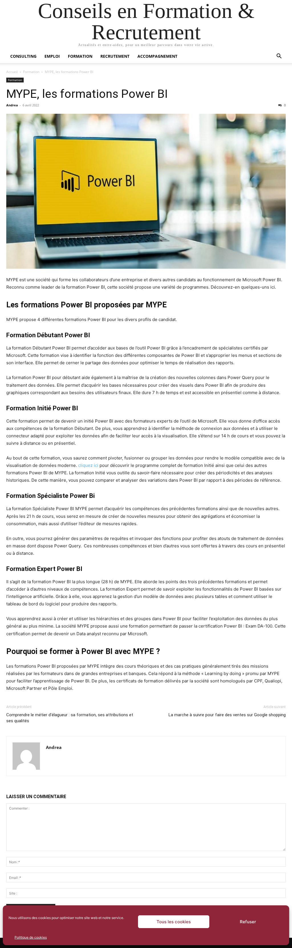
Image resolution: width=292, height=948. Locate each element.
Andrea (12, 105)
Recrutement (114, 56)
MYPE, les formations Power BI (87, 94)
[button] (279, 56)
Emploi (52, 56)
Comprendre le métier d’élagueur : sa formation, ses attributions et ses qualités (69, 717)
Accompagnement (157, 56)
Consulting (23, 56)
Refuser (248, 921)
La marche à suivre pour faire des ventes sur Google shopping (227, 714)
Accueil (12, 71)
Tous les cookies (174, 921)
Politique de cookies (31, 937)
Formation (80, 56)
